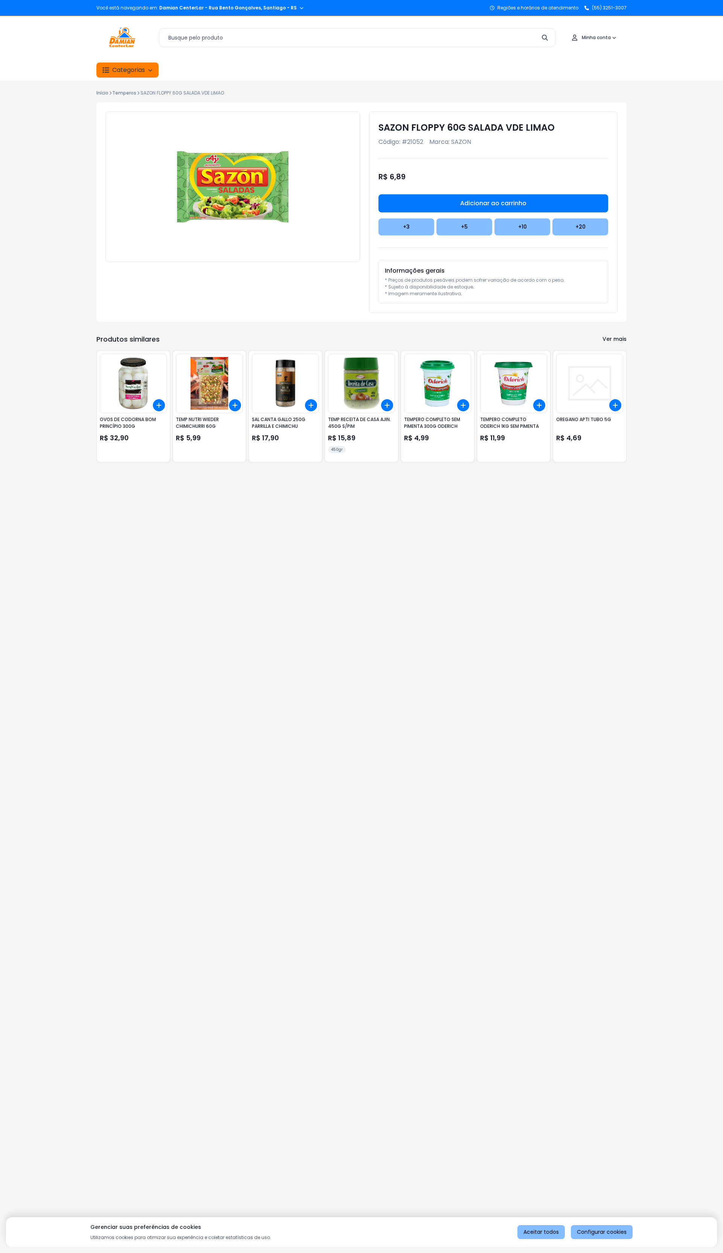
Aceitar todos (541, 1232)
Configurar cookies (602, 1232)
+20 (580, 226)
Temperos (124, 93)
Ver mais (614, 339)
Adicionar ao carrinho (493, 203)
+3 (406, 226)
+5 (464, 226)
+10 (522, 226)
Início (102, 93)
